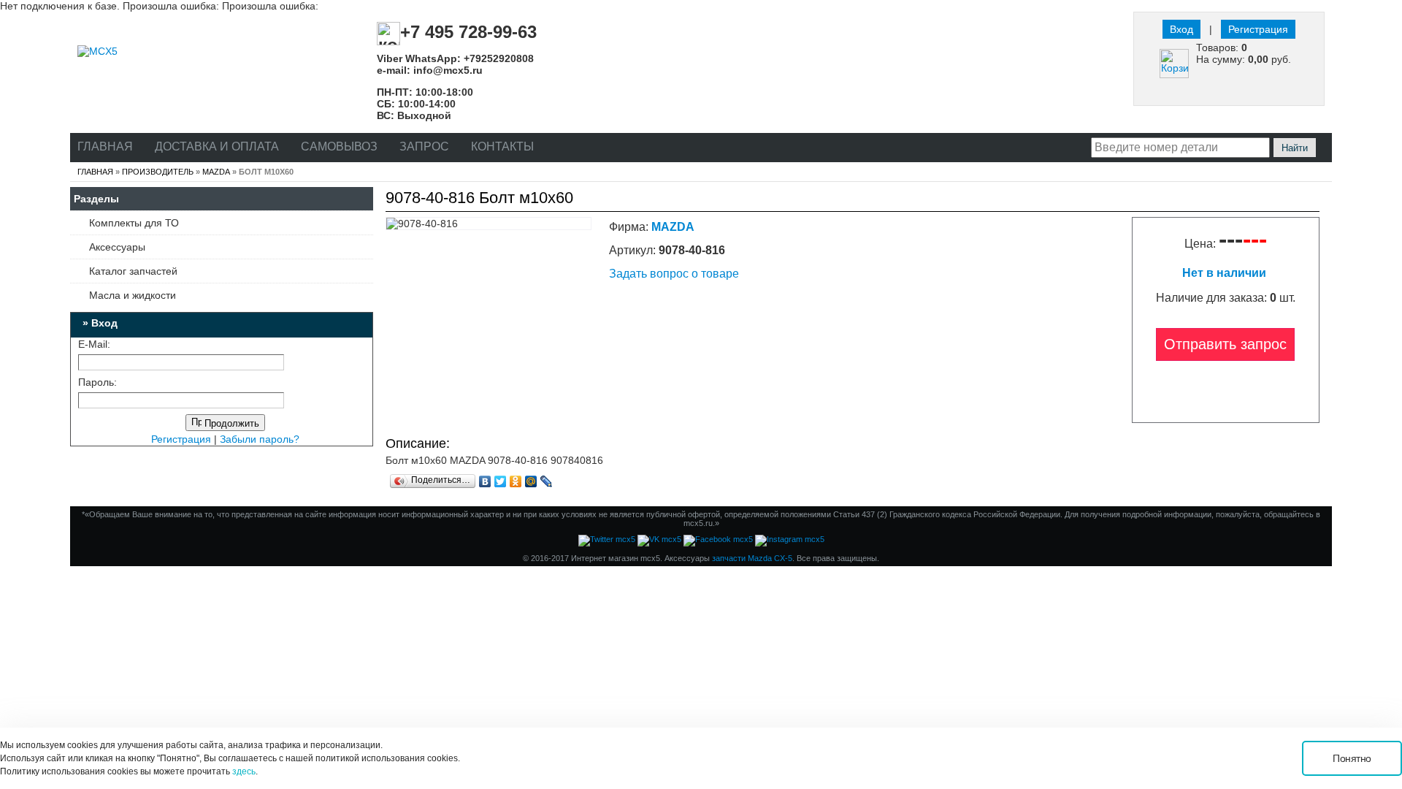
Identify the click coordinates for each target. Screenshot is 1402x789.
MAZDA (216, 171)
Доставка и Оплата (217, 146)
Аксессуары (117, 247)
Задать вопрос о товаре (674, 273)
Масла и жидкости (132, 295)
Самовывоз (339, 146)
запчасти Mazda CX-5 (752, 558)
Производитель (158, 171)
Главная (105, 146)
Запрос (424, 146)
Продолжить (230, 423)
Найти (1295, 147)
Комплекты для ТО (134, 223)
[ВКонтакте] (485, 481)
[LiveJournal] (546, 481)
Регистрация (1258, 29)
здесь (244, 771)
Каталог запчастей (133, 271)
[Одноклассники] (516, 481)
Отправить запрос (1225, 344)
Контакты (502, 146)
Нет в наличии (1225, 273)
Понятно (1352, 758)
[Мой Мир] (531, 481)
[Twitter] (500, 481)
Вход (1181, 29)
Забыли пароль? (259, 439)
